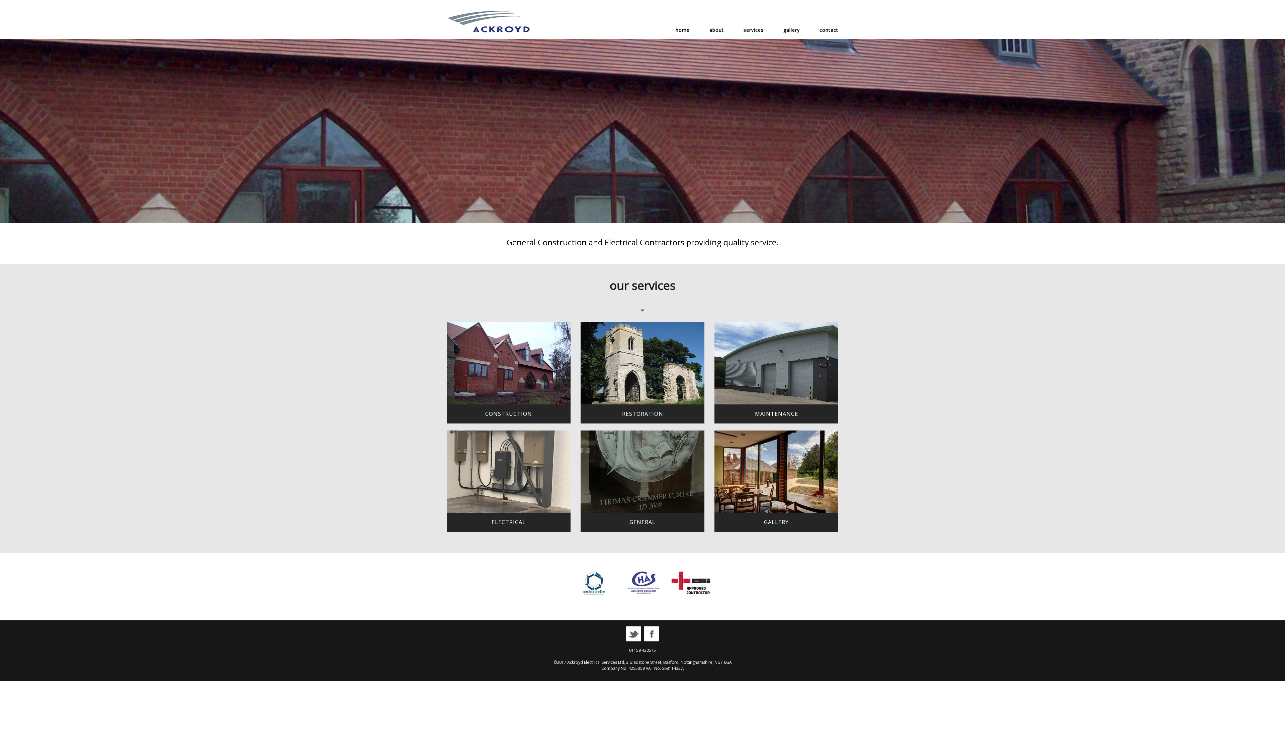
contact (829, 30)
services (754, 30)
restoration (642, 413)
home (683, 30)
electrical (509, 522)
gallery (791, 30)
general (642, 522)
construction (508, 413)
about (716, 30)
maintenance (776, 413)
